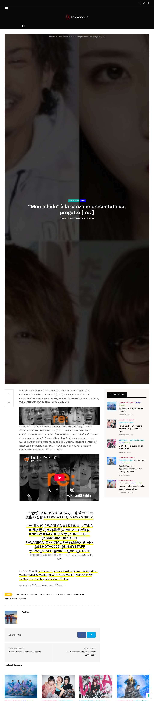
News (83, 201)
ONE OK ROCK (79, 594)
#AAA (48, 534)
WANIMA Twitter (38, 575)
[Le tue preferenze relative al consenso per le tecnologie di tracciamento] (149, 696)
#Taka (87, 526)
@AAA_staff (40, 551)
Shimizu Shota (11, 598)
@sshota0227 (46, 546)
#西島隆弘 (55, 530)
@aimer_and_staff (71, 551)
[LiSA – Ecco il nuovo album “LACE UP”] (111, 443)
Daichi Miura (59, 594)
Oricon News (45, 571)
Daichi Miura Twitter (56, 578)
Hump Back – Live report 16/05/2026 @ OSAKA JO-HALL (130, 429)
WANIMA (22, 598)
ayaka (49, 594)
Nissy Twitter (36, 578)
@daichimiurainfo (59, 538)
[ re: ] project (22, 594)
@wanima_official (43, 542)
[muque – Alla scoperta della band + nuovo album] (111, 484)
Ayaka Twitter (81, 571)
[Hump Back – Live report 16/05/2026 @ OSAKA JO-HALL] (111, 423)
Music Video (74, 201)
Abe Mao (33, 594)
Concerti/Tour (126, 422)
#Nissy (35, 534)
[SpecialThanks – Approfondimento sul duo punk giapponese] (111, 461)
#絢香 (85, 530)
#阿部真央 (71, 526)
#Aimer (72, 530)
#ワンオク (62, 534)
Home (51, 37)
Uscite (122, 405)
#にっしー (81, 534)
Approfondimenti (127, 402)
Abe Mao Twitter (63, 571)
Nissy (69, 594)
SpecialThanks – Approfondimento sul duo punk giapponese (130, 469)
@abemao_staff (78, 542)
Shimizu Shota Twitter (61, 575)
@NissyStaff (73, 546)
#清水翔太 (37, 530)
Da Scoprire (139, 460)
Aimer (42, 594)
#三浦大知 (34, 526)
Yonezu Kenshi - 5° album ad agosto (25, 652)
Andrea (63, 218)
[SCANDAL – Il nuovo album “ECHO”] (111, 406)
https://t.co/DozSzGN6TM (68, 517)
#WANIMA (53, 526)
